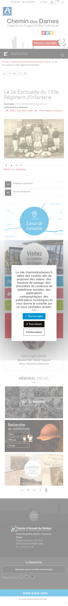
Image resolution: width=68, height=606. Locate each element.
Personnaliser (34, 332)
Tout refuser (35, 324)
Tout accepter (35, 316)
